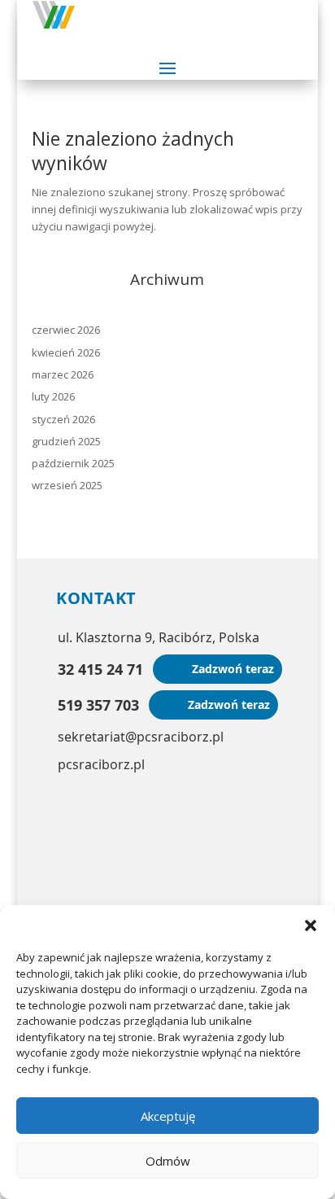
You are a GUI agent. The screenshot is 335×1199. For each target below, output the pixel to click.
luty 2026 (53, 396)
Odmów (168, 1161)
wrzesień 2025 (67, 485)
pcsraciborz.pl (101, 764)
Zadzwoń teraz (233, 668)
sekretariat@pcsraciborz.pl (141, 737)
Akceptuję (168, 1116)
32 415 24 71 (100, 669)
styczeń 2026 (63, 419)
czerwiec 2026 (66, 329)
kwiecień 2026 (66, 352)
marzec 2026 (63, 374)
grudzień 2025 (66, 441)
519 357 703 (98, 705)
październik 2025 (73, 463)
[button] (310, 925)
